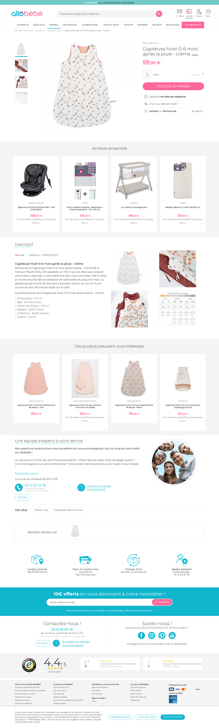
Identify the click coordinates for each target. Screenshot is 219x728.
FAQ (93, 701)
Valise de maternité (138, 697)
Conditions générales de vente (27, 687)
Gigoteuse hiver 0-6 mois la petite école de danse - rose (36, 406)
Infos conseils (135, 691)
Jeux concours (136, 694)
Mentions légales (60, 697)
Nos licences (97, 694)
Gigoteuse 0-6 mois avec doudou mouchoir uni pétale (85, 406)
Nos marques (58, 694)
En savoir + (198, 111)
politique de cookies (30, 722)
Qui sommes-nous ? (61, 687)
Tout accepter (172, 717)
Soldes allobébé (59, 703)
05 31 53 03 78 (181, 574)
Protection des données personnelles (30, 691)
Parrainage (134, 700)
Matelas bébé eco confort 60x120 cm (182, 207)
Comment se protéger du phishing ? (68, 700)
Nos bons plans (59, 691)
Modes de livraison (22, 700)
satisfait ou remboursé (133, 570)
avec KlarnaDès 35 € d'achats (85, 572)
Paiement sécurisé (178, 685)
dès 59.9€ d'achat (37, 570)
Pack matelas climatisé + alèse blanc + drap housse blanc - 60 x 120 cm (85, 208)
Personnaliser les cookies (25, 694)
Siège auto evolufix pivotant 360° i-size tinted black (36, 208)
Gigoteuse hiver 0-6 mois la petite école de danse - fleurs (134, 406)
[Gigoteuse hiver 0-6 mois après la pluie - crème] (76, 531)
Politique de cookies (23, 697)
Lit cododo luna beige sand (134, 207)
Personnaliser (120, 717)
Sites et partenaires (100, 687)
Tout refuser (147, 717)
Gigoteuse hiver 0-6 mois (68, 510)
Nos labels (96, 691)
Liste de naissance (137, 687)
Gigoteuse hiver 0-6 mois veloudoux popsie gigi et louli (182, 406)
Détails (195, 55)
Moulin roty (151, 43)
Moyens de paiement (23, 703)
